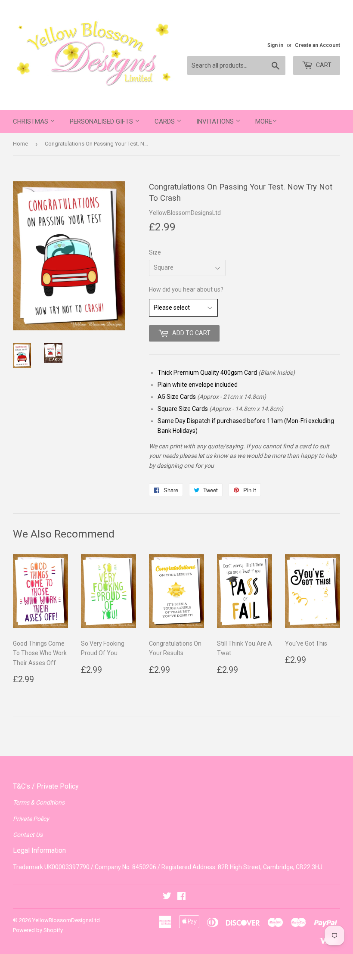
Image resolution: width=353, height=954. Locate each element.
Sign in (275, 45)
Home (20, 143)
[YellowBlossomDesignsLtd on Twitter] (167, 897)
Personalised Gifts (102, 121)
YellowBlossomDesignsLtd (66, 920)
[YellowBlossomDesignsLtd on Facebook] (181, 897)
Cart (323, 65)
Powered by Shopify (38, 930)
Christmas (31, 121)
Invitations (215, 121)
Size (155, 252)
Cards (165, 121)
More (263, 121)
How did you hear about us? (186, 289)
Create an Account (317, 45)
